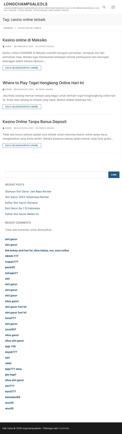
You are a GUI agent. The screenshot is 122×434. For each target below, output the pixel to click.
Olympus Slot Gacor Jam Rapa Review (28, 191)
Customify (64, 428)
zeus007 (10, 329)
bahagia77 (11, 273)
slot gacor (11, 239)
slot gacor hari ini (15, 306)
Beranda (8, 28)
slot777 (9, 385)
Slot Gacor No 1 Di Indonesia (22, 208)
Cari (114, 174)
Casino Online (46, 46)
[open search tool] (104, 7)
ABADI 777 (12, 256)
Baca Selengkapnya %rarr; (21, 67)
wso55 (9, 402)
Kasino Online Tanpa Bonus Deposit (35, 121)
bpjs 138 (10, 346)
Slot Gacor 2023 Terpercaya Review (27, 197)
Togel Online (45, 89)
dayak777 (11, 352)
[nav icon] (113, 7)
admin (8, 46)
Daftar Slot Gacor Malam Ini (22, 214)
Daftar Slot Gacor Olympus (21, 202)
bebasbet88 (12, 397)
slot (7, 278)
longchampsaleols (25, 4)
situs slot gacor (14, 340)
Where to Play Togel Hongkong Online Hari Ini (43, 82)
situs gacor (12, 301)
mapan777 (11, 261)
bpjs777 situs (13, 369)
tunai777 (10, 318)
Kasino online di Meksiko (25, 40)
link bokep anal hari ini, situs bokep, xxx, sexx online (37, 250)
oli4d (8, 363)
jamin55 (10, 267)
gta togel (10, 374)
